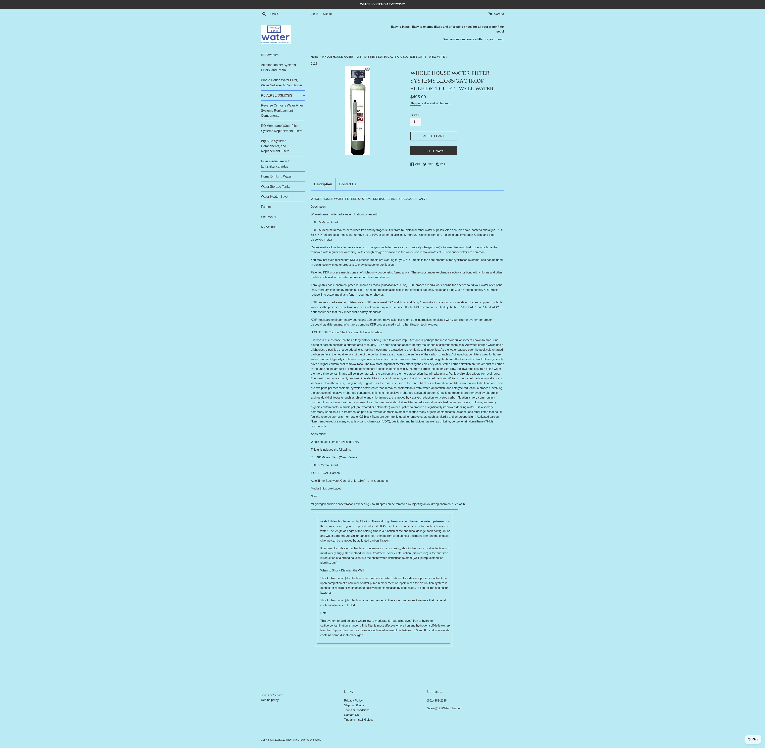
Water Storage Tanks (275, 186)
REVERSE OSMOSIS (283, 95)
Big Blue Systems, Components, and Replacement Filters (275, 146)
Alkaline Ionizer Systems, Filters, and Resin (279, 67)
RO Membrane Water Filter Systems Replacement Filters (281, 128)
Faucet (266, 206)
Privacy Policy (353, 700)
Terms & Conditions (357, 710)
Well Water (268, 217)
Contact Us (347, 184)
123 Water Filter (289, 739)
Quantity (414, 115)
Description (323, 184)
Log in (315, 13)
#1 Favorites (270, 55)
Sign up (327, 13)
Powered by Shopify (310, 739)
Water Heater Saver (275, 196)
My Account (269, 227)
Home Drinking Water (276, 176)
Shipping (415, 103)
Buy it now (434, 150)
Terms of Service (272, 695)
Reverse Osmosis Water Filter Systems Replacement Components (282, 110)
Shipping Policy (354, 705)
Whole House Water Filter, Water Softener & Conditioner (281, 82)
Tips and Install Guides (359, 719)
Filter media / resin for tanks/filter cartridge (276, 164)
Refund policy (270, 700)
